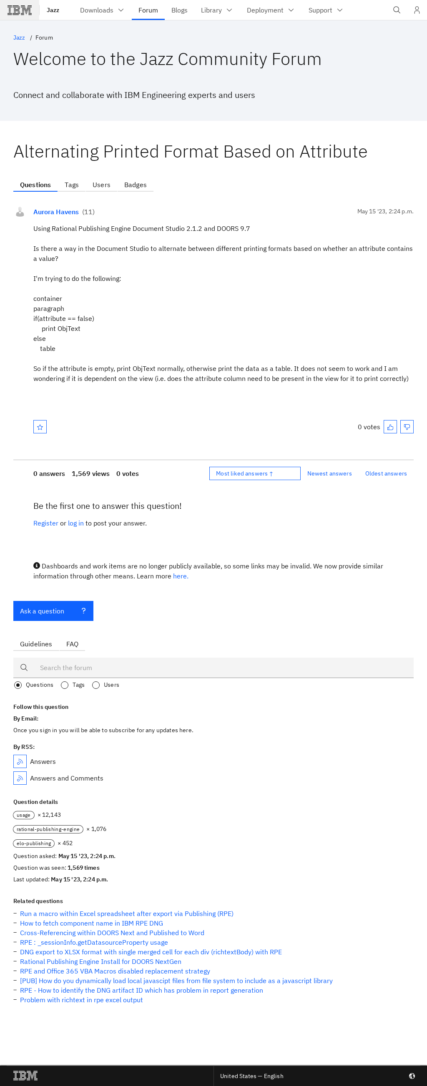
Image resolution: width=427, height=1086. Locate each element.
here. (180, 576)
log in (76, 523)
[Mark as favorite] (40, 426)
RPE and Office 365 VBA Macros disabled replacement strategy (115, 971)
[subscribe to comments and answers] (20, 778)
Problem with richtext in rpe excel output (81, 1000)
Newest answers (329, 473)
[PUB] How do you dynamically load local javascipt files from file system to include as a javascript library (176, 980)
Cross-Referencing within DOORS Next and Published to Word (112, 932)
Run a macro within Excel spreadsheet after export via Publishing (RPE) (127, 913)
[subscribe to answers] (20, 761)
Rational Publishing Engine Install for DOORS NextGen (100, 961)
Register (45, 523)
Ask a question (42, 611)
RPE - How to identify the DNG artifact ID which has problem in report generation (141, 990)
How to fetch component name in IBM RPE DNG (91, 923)
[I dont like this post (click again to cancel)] (407, 426)
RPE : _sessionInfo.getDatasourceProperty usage (94, 942)
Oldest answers (386, 473)
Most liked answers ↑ (245, 473)
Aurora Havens (56, 212)
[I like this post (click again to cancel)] (390, 426)
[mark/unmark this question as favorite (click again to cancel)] (40, 426)
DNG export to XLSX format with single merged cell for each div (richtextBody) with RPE (151, 952)
